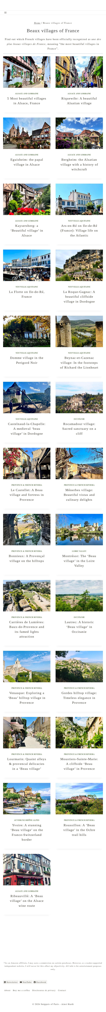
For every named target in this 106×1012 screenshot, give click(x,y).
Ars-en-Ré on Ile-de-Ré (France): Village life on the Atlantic (79, 230)
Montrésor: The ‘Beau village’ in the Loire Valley (79, 560)
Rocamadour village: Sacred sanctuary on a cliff (79, 428)
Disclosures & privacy (44, 990)
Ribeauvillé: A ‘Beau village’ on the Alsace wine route (27, 900)
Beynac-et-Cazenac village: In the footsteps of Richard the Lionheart (79, 362)
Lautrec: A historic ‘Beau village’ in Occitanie (79, 626)
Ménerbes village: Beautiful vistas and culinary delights (79, 494)
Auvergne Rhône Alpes (26, 820)
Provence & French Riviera (27, 485)
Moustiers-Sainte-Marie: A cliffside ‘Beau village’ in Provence (79, 763)
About (7, 990)
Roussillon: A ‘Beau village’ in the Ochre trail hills (79, 830)
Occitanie (79, 419)
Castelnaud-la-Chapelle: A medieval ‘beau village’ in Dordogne (27, 428)
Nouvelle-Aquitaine (79, 220)
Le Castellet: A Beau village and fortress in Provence (27, 494)
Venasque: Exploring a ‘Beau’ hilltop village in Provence (27, 697)
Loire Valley (79, 551)
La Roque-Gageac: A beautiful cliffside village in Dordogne (79, 296)
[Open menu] (5, 13)
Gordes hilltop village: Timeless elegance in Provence (79, 697)
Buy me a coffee (21, 990)
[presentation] (26, 72)
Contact (62, 990)
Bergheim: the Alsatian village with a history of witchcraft (79, 164)
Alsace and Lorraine (26, 93)
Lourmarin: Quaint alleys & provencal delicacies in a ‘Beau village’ (26, 763)
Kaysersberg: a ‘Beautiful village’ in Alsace (26, 230)
